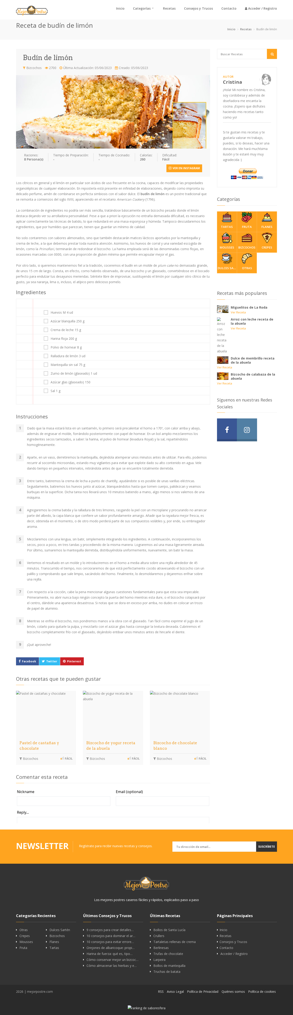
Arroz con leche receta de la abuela (252, 321)
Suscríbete (266, 847)
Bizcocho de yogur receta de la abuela (110, 746)
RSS (161, 991)
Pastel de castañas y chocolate (39, 746)
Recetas (169, 8)
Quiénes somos (233, 991)
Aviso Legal (175, 991)
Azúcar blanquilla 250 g (67, 321)
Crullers (158, 936)
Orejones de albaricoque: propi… (111, 948)
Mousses (227, 247)
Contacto (228, 8)
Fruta (247, 227)
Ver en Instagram (186, 168)
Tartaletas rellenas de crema (174, 942)
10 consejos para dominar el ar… (111, 936)
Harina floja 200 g (64, 339)
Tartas (227, 227)
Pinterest (74, 661)
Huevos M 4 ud (62, 312)
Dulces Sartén (227, 268)
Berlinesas (161, 948)
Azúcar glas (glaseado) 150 (70, 382)
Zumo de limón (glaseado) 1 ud (74, 373)
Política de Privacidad (202, 991)
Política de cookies (262, 991)
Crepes (267, 247)
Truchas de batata (166, 972)
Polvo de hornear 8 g (66, 347)
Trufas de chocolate (168, 954)
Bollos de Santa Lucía (169, 930)
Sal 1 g (55, 391)
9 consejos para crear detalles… (110, 930)
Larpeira (159, 960)
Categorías (142, 8)
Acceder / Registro (262, 8)
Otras (247, 268)
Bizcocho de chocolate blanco (175, 746)
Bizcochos (33, 68)
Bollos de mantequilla (169, 966)
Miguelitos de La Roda (249, 307)
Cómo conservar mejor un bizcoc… (112, 960)
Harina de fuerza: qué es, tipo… (110, 954)
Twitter (51, 661)
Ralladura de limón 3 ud (68, 356)
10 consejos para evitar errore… (110, 942)
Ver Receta (238, 312)
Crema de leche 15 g (66, 330)
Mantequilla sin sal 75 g (68, 365)
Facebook (29, 661)
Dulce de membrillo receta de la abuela (252, 360)
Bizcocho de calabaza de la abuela (253, 376)
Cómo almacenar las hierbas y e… (112, 966)
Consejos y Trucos (198, 8)
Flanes (266, 227)
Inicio (120, 8)
